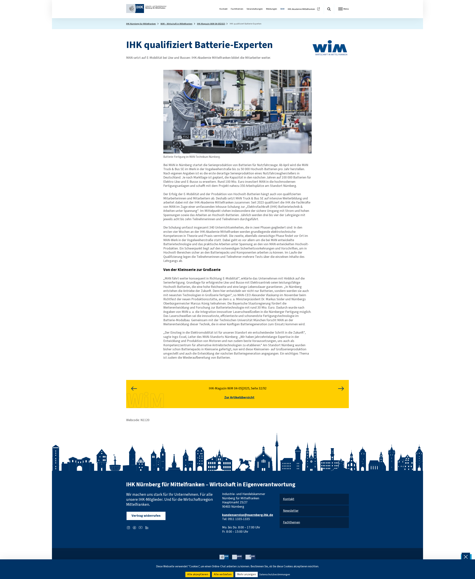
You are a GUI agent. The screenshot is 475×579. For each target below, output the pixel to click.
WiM (282, 9)
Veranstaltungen (255, 9)
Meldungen (271, 9)
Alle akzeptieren (197, 574)
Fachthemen (237, 9)
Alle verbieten (223, 574)
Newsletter (291, 511)
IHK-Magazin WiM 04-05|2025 (211, 23)
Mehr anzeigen (246, 574)
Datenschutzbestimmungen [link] (274, 574)
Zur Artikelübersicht (239, 398)
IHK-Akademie (301, 9)
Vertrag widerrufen (146, 515)
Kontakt (223, 9)
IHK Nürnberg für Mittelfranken (141, 23)
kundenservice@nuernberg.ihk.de (247, 515)
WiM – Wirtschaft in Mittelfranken (176, 23)
